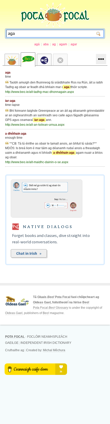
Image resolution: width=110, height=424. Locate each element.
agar (74, 44)
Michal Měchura (54, 350)
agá (37, 44)
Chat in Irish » (28, 253)
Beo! (85, 302)
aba (46, 44)
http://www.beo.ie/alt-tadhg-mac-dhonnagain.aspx (39, 92)
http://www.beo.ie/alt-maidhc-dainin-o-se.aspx (36, 162)
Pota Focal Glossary (50, 307)
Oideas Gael (42, 302)
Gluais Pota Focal (53, 297)
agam (63, 44)
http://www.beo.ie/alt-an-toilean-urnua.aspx (34, 124)
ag (54, 44)
